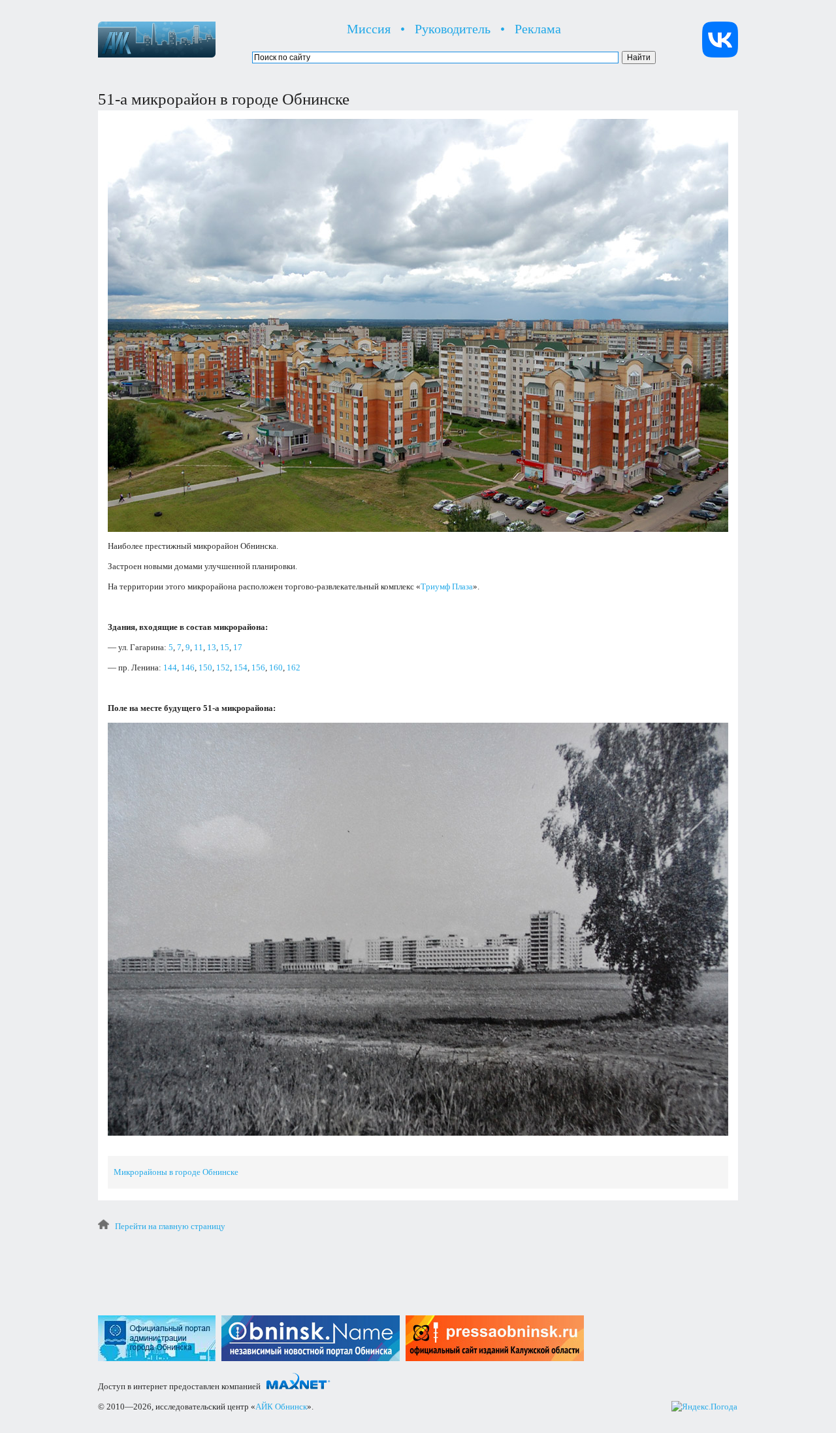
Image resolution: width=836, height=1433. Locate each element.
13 (211, 647)
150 (205, 667)
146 (188, 667)
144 (170, 667)
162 (293, 667)
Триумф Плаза (447, 586)
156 (258, 667)
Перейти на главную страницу (170, 1226)
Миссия (369, 29)
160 (276, 667)
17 (237, 647)
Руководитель (452, 29)
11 (198, 647)
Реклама (538, 29)
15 (224, 647)
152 (223, 667)
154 (241, 667)
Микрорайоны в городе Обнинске (176, 1172)
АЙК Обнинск (281, 1406)
